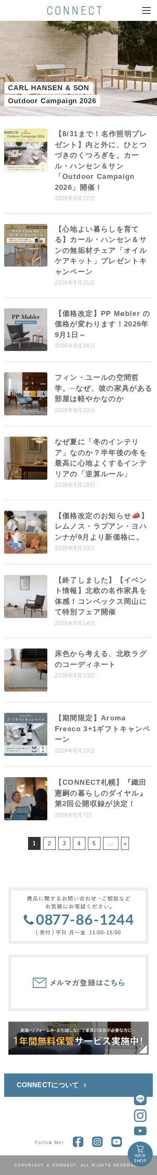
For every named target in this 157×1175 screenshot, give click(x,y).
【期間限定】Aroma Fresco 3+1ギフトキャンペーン (103, 728)
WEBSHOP (140, 1158)
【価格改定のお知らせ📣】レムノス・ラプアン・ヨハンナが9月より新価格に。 (102, 526)
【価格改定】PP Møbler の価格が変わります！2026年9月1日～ (103, 324)
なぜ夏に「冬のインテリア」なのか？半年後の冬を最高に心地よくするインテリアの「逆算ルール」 (101, 458)
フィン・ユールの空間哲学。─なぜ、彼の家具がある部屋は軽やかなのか (104, 388)
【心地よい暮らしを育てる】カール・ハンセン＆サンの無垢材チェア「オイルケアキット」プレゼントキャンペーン (101, 250)
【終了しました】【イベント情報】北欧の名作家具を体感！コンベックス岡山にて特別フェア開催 (101, 596)
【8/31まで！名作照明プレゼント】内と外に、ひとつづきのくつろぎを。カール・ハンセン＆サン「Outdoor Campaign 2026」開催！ (101, 160)
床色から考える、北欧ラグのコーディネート (101, 659)
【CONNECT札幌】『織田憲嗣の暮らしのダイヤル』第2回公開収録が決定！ (101, 793)
